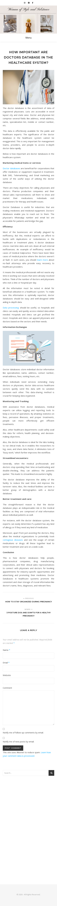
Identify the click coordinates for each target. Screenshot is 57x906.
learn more (42, 259)
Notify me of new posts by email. (18, 741)
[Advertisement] (28, 809)
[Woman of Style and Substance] (28, 20)
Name (6, 650)
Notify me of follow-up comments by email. (23, 732)
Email (6, 662)
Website (7, 675)
